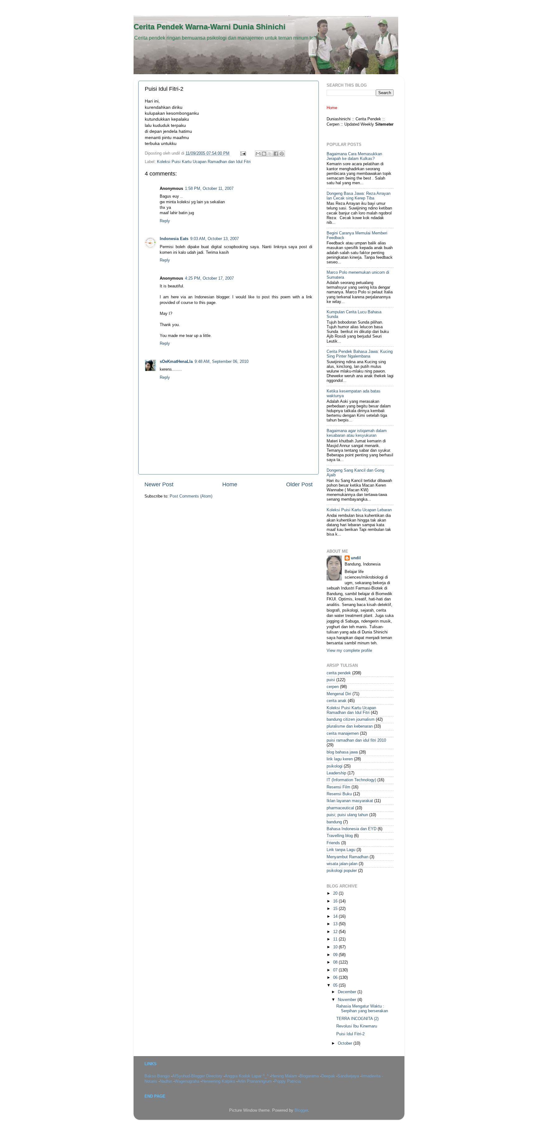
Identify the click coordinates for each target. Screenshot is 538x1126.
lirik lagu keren (340, 759)
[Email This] (258, 154)
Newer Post (158, 484)
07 (336, 970)
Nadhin (166, 1081)
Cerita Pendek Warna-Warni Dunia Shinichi (210, 26)
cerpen (333, 687)
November (347, 1000)
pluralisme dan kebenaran (350, 726)
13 (336, 924)
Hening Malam (284, 1076)
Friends (333, 843)
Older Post (299, 484)
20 (336, 893)
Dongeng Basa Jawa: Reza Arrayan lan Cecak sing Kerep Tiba (358, 195)
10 (336, 947)
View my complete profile (349, 650)
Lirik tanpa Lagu (341, 850)
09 (336, 955)
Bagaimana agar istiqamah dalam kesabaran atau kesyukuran (357, 433)
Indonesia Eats (174, 239)
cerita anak (337, 701)
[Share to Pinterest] (282, 154)
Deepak (328, 1076)
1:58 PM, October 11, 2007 (209, 188)
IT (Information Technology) (351, 780)
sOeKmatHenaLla (176, 361)
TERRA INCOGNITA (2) (357, 1019)
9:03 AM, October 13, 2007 (214, 239)
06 (336, 977)
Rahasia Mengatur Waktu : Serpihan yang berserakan (362, 1008)
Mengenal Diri (339, 694)
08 (336, 962)
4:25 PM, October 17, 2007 (209, 278)
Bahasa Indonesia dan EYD (351, 829)
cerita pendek (339, 673)
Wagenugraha (188, 1081)
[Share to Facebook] (276, 154)
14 (336, 916)
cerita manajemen (343, 733)
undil (356, 558)
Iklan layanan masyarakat (350, 801)
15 (336, 909)
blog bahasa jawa (342, 752)
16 (336, 901)
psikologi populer (342, 871)
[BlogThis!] (264, 154)
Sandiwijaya (348, 1076)
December (347, 992)
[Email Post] (242, 153)
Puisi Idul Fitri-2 (350, 1034)
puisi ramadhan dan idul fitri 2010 (356, 740)
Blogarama (310, 1076)
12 (336, 932)
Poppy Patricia (287, 1081)
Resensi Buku (339, 794)
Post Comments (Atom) (191, 496)
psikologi (334, 766)
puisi (331, 680)
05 (336, 985)
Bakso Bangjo (157, 1076)
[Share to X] (270, 154)
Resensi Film (338, 787)
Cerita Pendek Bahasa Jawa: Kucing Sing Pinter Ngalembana (360, 353)
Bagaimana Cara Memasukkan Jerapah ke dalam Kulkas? (354, 156)
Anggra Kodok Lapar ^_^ (247, 1076)
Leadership (336, 773)
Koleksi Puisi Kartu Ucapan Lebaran (359, 510)
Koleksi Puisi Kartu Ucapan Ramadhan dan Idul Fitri (204, 162)
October (345, 1043)
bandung (334, 822)
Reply (165, 221)
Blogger (301, 1110)
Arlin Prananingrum (255, 1081)
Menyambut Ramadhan (347, 857)
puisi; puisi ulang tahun (347, 815)
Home (229, 484)
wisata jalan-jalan (342, 864)
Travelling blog (340, 836)
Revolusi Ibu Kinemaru (356, 1026)
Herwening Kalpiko (219, 1081)
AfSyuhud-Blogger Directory (198, 1076)
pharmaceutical (340, 808)
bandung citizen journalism (351, 719)
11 (336, 939)
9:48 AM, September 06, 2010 (221, 361)
